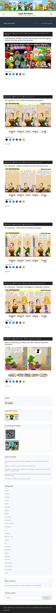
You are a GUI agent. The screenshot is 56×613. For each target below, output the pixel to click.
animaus (7, 500)
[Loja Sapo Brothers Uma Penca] (28, 417)
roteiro (30, 224)
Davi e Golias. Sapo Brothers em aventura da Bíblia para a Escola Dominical (23, 461)
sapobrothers (8, 33)
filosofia (30, 338)
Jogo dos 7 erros (9, 536)
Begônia (7, 510)
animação (16, 33)
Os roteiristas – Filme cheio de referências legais (23, 228)
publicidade (7, 556)
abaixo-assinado (27, 162)
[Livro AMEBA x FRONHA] (28, 434)
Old (6, 543)
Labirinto (7, 540)
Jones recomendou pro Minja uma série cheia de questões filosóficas (26, 343)
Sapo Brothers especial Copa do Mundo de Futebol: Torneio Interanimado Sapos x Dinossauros (28, 474)
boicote (33, 162)
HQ (5, 530)
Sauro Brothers (8, 566)
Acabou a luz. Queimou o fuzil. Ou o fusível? (15, 466)
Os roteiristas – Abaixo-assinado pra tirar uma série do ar (26, 166)
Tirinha (20, 96)
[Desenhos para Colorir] (28, 403)
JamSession (7, 533)
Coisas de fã (21, 33)
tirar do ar (40, 162)
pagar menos (34, 283)
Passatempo (8, 549)
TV (33, 96)
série (6, 34)
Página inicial (36, 23)
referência (26, 224)
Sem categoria (8, 569)
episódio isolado (27, 283)
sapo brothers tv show (43, 33)
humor (25, 96)
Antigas (6, 503)
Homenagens (8, 526)
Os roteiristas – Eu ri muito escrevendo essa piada (23, 100)
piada (28, 96)
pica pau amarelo (34, 33)
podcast (7, 553)
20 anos (7, 490)
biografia (7, 513)
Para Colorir (8, 546)
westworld (39, 338)
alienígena (28, 33)
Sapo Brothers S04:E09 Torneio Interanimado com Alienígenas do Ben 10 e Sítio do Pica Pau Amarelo (28, 39)
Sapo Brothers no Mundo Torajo (12, 478)
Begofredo (7, 507)
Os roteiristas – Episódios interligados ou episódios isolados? (27, 287)
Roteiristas (16, 96)
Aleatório (7, 494)
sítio (8, 34)
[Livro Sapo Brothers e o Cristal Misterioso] (28, 445)
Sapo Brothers (25, 13)
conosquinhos (8, 520)
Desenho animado (9, 523)
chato (27, 338)
